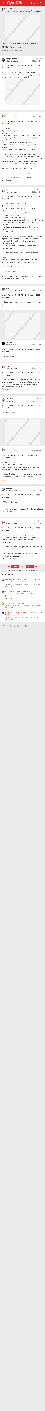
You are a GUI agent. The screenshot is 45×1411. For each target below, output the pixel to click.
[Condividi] (38, 58)
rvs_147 (6, 50)
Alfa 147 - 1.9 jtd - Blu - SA (14, 603)
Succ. (29, 567)
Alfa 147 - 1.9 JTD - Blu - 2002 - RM (17, 591)
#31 (41, 59)
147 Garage (9, 586)
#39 (41, 488)
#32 (41, 115)
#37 (41, 399)
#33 (41, 190)
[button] (4, 3)
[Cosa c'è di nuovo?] (37, 3)
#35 (41, 342)
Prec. (16, 567)
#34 (41, 288)
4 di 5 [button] (22, 567)
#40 (41, 521)
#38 (41, 448)
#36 (41, 366)
